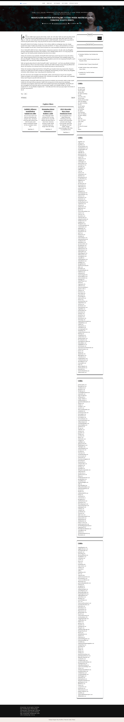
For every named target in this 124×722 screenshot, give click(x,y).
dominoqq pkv (81, 107)
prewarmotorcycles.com (83, 412)
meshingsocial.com (82, 626)
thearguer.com (81, 628)
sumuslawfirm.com (82, 659)
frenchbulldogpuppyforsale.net (84, 525)
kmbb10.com (81, 621)
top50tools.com (81, 426)
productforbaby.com (82, 600)
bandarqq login (26, 708)
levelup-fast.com (81, 234)
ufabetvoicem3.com (82, 254)
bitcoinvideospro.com (82, 578)
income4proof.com (82, 165)
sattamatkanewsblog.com (83, 665)
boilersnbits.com (81, 606)
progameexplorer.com (83, 358)
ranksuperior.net (81, 677)
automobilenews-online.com (84, 341)
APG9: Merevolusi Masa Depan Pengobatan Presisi (65, 111)
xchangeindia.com (82, 335)
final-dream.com (81, 292)
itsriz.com (80, 573)
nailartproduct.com (82, 206)
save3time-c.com (81, 406)
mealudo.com (81, 635)
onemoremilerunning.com (83, 615)
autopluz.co (80, 405)
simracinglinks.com (82, 414)
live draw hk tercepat (82, 126)
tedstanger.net (81, 279)
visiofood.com (81, 304)
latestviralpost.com (82, 608)
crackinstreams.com (82, 227)
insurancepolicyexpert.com (84, 420)
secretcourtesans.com (83, 146)
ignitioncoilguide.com (82, 366)
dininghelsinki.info (82, 264)
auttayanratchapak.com (83, 589)
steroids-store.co (81, 473)
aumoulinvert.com (82, 502)
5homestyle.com (81, 535)
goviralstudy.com (81, 511)
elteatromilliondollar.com (83, 592)
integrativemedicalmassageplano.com (86, 643)
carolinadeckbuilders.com (83, 423)
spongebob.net (81, 586)
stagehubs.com (81, 141)
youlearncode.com (82, 188)
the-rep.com (80, 428)
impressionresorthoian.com (84, 654)
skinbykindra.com (81, 354)
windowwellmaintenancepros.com (85, 694)
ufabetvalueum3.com (82, 250)
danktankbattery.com (82, 634)
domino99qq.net (81, 553)
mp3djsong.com (81, 391)
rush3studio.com (81, 558)
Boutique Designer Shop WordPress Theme (62, 719)
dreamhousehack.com (83, 338)
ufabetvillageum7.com (82, 253)
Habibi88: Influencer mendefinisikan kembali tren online (30, 111)
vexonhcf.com (81, 408)
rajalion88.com (81, 152)
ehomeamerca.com (82, 197)
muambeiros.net (81, 465)
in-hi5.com (80, 563)
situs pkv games (81, 87)
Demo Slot (49, 3)
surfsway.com (81, 205)
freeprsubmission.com (83, 307)
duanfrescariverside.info (83, 265)
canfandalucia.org (82, 327)
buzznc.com (80, 350)
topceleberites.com (82, 245)
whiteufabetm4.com (82, 261)
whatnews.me (81, 290)
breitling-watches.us (82, 400)
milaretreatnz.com (82, 439)
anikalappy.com (81, 262)
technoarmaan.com (82, 346)
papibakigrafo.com (82, 507)
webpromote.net (81, 471)
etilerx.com (80, 267)
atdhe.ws (80, 484)
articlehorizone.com (82, 220)
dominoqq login (34, 708)
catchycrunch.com (82, 158)
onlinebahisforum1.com (83, 148)
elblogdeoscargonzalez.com (84, 470)
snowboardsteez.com (82, 617)
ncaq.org (80, 171)
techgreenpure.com (82, 200)
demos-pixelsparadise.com (84, 409)
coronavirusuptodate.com (83, 225)
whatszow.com (81, 196)
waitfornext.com (81, 285)
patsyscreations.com (82, 163)
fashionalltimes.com (82, 343)
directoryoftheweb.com (83, 555)
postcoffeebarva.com (82, 590)
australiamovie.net (82, 388)
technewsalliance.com (82, 276)
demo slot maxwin (82, 120)
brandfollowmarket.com (83, 671)
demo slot (80, 118)
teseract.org (80, 299)
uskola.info (80, 282)
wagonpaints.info (81, 284)
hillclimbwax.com (81, 683)
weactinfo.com (81, 625)
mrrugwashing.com (82, 645)
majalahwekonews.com (83, 549)
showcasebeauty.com (82, 419)
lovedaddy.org (81, 642)
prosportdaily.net (81, 296)
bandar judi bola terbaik (83, 100)
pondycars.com (81, 316)
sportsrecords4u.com (82, 244)
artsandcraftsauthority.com (83, 371)
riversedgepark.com (82, 155)
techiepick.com (81, 313)
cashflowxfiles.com (82, 620)
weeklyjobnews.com (82, 673)
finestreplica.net (81, 268)
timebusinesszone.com (83, 690)
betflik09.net (80, 169)
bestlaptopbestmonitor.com (84, 477)
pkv (79, 128)
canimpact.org (81, 510)
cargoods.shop (81, 575)
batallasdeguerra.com (82, 445)
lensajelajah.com (81, 168)
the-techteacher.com (82, 340)
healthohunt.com (81, 271)
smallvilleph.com (81, 442)
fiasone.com (80, 632)
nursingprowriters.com (83, 660)
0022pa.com (81, 434)
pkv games (80, 110)
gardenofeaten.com (82, 612)
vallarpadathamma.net (82, 595)
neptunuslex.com (81, 394)
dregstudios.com (81, 446)
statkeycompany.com (82, 422)
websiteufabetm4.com (83, 259)
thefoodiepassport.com (83, 504)
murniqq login (26, 713)
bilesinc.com (80, 437)
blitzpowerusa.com (82, 611)
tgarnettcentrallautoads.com (84, 402)
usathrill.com (80, 324)
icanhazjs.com (81, 508)
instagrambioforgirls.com (83, 618)
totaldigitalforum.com (82, 344)
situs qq (79, 104)
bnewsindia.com (81, 312)
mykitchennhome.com (82, 501)
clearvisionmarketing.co (83, 287)
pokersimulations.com (82, 237)
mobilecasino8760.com (83, 493)
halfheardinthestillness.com (84, 487)
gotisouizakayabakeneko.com (84, 583)
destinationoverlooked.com (84, 680)
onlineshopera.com (82, 174)
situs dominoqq (81, 112)
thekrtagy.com (81, 333)
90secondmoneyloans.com (84, 211)
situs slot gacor (73, 3)
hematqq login (33, 713)
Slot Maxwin (57, 3)
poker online (80, 121)
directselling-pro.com (82, 361)
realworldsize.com (82, 597)
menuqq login (23, 707)
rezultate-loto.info (82, 241)
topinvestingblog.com (82, 425)
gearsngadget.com (82, 230)
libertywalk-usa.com (82, 386)
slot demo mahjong (82, 115)
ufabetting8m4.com (82, 247)
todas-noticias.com (82, 566)
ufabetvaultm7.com (82, 251)
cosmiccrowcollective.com (83, 580)
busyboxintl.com (81, 587)
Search (90, 34)
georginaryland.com (82, 479)
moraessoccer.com (82, 450)
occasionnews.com (82, 686)
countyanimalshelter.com (83, 674)
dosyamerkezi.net (82, 415)
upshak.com (80, 649)
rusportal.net (80, 569)
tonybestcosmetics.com (83, 349)
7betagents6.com (82, 223)
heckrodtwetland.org (82, 485)
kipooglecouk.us (81, 499)
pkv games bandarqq (82, 93)
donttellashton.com (82, 556)
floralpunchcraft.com (82, 631)
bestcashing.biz (81, 460)
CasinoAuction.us (82, 498)
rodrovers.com (81, 214)
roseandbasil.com (82, 481)
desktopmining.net (82, 519)
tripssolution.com (81, 216)
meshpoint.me (81, 584)
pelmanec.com (81, 552)
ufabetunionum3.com (82, 248)
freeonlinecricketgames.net (84, 459)
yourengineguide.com (82, 329)
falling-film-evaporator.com (83, 657)
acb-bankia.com (81, 646)
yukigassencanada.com (83, 219)
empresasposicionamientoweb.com (85, 347)
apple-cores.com (81, 515)
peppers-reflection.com (83, 691)
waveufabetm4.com (82, 256)
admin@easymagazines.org (60, 23)
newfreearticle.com (82, 609)
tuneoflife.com (81, 693)
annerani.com (81, 431)
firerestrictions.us (81, 462)
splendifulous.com (82, 242)
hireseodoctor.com (82, 231)
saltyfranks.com (81, 429)
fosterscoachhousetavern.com (84, 603)
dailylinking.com (81, 180)
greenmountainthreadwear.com (84, 662)
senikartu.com (81, 567)
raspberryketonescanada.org (84, 321)
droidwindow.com (82, 306)
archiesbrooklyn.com (82, 463)
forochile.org (81, 451)
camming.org (81, 151)
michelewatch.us (81, 397)
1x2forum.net (81, 143)
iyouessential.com (82, 185)
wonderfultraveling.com (83, 454)
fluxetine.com (81, 491)
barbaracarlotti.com (82, 518)
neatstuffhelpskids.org (83, 448)
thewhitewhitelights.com (83, 482)
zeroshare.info (81, 436)
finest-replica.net (81, 293)
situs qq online (81, 98)
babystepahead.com (82, 679)
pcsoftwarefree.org (82, 179)
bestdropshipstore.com (83, 202)
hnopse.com (80, 685)
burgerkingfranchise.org (83, 594)
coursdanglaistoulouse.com (84, 392)
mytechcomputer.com (82, 367)
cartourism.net (81, 513)
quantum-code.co (82, 289)
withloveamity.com (82, 186)
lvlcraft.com (80, 210)
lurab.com (80, 364)
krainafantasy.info (81, 564)
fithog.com (80, 476)
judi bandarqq (81, 109)
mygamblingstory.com (82, 547)
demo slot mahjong (82, 101)
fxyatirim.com (81, 189)
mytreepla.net (81, 236)
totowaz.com (81, 668)
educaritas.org (81, 166)
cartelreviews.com (82, 203)
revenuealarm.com (82, 363)
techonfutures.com (82, 318)
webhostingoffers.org (82, 194)
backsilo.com (81, 651)
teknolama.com (81, 598)
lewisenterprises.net (82, 177)
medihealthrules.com (82, 323)
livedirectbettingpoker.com (83, 638)
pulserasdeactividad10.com (84, 516)
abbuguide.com (81, 191)
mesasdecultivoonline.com (83, 604)
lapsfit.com (80, 233)
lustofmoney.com (81, 688)
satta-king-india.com (82, 217)
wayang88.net (81, 258)
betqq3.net (80, 494)
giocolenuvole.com (82, 183)
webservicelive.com (82, 372)
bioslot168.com (81, 369)
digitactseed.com (81, 208)
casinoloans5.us (81, 496)
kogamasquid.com (82, 527)
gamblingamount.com (82, 682)
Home (43, 3)
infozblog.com (81, 467)
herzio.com (80, 561)
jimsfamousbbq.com (82, 385)
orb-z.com (80, 601)
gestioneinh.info (81, 295)
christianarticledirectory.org (84, 533)
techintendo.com (81, 199)
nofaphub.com (81, 160)
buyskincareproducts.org (83, 524)
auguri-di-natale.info (82, 395)
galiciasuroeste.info (82, 443)
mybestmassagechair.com (83, 488)
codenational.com (82, 357)
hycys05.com (81, 614)
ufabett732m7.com (82, 302)
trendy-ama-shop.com (82, 301)
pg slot (79, 124)
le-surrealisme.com (82, 417)
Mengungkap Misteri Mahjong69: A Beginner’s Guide (48, 111)
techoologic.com (81, 319)
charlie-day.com (81, 637)
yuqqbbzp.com (81, 222)
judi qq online (81, 92)
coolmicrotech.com (82, 337)
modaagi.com (81, 440)
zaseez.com (80, 157)
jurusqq (79, 95)
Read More (30, 129)
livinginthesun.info (82, 572)
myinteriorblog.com (82, 310)
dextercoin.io (81, 532)
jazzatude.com (81, 433)
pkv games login (81, 89)
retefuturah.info (81, 273)
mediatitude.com (81, 411)
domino (79, 129)
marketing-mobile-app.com (83, 629)
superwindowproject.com (83, 505)
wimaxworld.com (81, 457)
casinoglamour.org (82, 530)
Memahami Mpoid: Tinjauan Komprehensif (88, 64)
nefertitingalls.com (82, 162)
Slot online (64, 3)
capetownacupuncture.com (84, 577)
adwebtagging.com (82, 676)
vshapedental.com (82, 326)
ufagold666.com (81, 309)
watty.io (79, 570)
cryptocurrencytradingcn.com (84, 666)
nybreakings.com (81, 330)
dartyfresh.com (81, 176)
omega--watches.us (82, 398)
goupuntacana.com (82, 154)
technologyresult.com (82, 193)
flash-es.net (80, 648)
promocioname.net (82, 456)
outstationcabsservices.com (84, 332)
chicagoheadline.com (82, 149)
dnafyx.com (80, 182)
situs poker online (82, 97)
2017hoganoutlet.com (82, 550)
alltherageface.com (82, 355)
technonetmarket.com (82, 278)
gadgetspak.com (81, 228)
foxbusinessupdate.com (83, 640)
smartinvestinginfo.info (83, 275)
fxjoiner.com (80, 352)
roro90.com (80, 560)
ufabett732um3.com (82, 281)
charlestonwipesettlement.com (84, 669)
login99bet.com (81, 145)
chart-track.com (81, 453)
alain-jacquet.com (82, 581)
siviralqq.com (81, 652)
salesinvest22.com (82, 298)
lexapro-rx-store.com (82, 522)
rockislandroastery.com (83, 360)
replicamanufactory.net (83, 239)
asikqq (79, 117)
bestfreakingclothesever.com (84, 656)
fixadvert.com (81, 403)
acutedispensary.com (82, 663)
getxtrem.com (81, 623)
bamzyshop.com (81, 315)
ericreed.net (80, 490)
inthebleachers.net (82, 521)
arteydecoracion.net (82, 474)
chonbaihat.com (81, 468)
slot (25, 94)
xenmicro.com (81, 172)
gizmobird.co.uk (81, 389)
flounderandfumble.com (83, 270)
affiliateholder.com (82, 696)
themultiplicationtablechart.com (84, 529)
